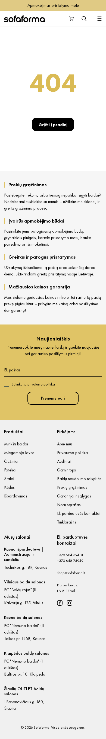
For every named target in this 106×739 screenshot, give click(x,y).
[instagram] (69, 603)
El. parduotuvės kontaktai (78, 513)
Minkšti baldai (16, 444)
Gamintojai (66, 470)
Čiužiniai (11, 461)
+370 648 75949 (70, 560)
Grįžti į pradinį (53, 124)
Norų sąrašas (69, 504)
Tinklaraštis (66, 522)
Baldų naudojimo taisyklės (79, 478)
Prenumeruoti (53, 398)
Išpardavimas (15, 496)
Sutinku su (33, 384)
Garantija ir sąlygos (74, 496)
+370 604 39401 (70, 554)
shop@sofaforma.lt (71, 572)
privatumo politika (41, 384)
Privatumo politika (72, 452)
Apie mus (65, 444)
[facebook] (60, 603)
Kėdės (9, 487)
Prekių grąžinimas (72, 487)
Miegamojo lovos (19, 452)
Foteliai (10, 470)
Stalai (9, 478)
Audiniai (64, 461)
